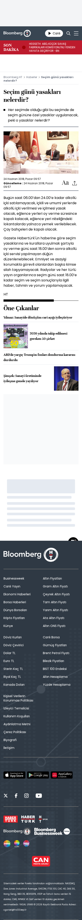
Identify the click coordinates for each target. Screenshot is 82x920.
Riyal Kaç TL (12, 677)
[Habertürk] (10, 819)
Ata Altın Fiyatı (53, 618)
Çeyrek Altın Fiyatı (56, 594)
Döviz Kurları (12, 637)
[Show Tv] (6, 843)
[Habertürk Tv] (28, 819)
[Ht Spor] (43, 819)
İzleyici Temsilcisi (16, 708)
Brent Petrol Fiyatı (56, 653)
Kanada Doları (13, 684)
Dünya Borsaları (15, 610)
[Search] (68, 33)
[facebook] (16, 796)
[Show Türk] (17, 843)
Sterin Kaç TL (13, 669)
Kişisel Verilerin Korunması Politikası (18, 698)
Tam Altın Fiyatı (54, 602)
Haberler (31, 77)
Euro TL (8, 661)
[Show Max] (26, 843)
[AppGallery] (62, 775)
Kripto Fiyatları (14, 618)
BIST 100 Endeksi (55, 669)
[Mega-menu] (76, 33)
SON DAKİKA (11, 47)
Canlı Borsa (51, 637)
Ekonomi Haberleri (17, 594)
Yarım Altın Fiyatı (55, 610)
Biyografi (10, 740)
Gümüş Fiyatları (55, 645)
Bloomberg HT (12, 77)
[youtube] (39, 796)
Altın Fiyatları (52, 578)
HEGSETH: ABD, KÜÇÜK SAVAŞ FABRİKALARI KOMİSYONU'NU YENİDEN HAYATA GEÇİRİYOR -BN (52, 47)
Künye (8, 626)
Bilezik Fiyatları (53, 661)
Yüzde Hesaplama (56, 684)
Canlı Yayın (11, 586)
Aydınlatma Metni (16, 724)
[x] (5, 796)
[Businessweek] (52, 831)
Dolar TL (9, 653)
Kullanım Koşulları (16, 716)
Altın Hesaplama (55, 677)
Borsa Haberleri (14, 602)
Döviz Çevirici (13, 645)
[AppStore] (14, 775)
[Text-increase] (65, 182)
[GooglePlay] (38, 775)
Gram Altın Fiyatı (55, 586)
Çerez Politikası (14, 732)
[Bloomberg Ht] (17, 831)
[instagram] (26, 796)
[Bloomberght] (17, 33)
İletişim (8, 748)
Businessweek (13, 578)
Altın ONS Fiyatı (54, 626)
